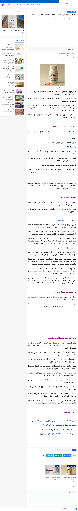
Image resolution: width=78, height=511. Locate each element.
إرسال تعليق (71, 492)
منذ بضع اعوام (19, 28)
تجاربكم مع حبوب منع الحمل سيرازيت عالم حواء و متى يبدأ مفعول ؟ (8, 62)
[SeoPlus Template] (76, 509)
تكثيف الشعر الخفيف (16, 5)
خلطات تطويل (25, 5)
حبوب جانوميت (58, 449)
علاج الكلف (43, 5)
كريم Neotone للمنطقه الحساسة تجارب (13, 32)
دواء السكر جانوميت (69, 55)
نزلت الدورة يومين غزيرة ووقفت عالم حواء (9, 84)
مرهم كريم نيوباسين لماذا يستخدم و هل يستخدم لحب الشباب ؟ (8, 70)
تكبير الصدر (37, 5)
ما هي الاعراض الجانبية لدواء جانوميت (65, 60)
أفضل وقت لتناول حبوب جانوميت (66, 53)
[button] (67, 455)
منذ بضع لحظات (72, 475)
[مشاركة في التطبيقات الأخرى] (43, 455)
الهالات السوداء (51, 5)
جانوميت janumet (71, 11)
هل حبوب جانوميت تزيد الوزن (67, 57)
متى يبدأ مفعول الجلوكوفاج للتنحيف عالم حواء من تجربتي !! (8, 78)
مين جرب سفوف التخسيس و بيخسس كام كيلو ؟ (8, 98)
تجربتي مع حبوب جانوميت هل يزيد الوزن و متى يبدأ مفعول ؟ (53, 421)
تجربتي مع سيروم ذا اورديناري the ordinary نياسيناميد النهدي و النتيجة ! (8, 47)
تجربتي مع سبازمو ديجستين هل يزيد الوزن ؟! (59, 425)
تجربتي (32, 5)
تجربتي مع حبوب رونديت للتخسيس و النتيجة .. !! (9, 91)
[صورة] (19, 47)
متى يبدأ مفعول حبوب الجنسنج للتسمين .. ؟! (59, 430)
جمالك (66, 4)
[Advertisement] (52, 35)
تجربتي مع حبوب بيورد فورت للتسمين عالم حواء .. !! (8, 105)
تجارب (8, 5)
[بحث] (3, 5)
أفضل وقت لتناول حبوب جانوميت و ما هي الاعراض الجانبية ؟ (70, 479)
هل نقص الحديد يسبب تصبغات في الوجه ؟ (9, 112)
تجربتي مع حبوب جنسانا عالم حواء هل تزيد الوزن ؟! (57, 434)
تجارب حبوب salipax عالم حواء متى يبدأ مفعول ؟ (8, 54)
